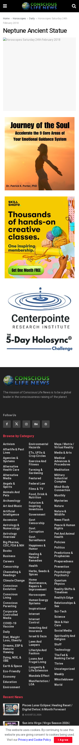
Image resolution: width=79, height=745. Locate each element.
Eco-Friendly (11, 671)
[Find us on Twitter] (16, 424)
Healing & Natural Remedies (35, 557)
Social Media (63, 630)
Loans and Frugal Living (37, 660)
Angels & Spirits (9, 485)
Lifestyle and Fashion (38, 651)
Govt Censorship (36, 521)
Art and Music (12, 506)
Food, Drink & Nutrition (38, 496)
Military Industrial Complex (60, 478)
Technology (62, 649)
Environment (11, 687)
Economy (9, 676)
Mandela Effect (39, 675)
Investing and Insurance (38, 629)
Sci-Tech (60, 611)
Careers (8, 561)
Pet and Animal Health (64, 535)
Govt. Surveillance (37, 538)
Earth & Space (12, 666)
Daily (32, 18)
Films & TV (36, 488)
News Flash (61, 519)
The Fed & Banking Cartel (64, 656)
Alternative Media (10, 476)
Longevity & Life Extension (38, 669)
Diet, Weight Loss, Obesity (12, 638)
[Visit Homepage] (39, 6)
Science (59, 616)
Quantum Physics (60, 582)
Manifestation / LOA (39, 682)
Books (7, 550)
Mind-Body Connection (62, 488)
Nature (59, 506)
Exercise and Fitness (37, 463)
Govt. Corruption (36, 530)
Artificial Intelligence (11, 513)
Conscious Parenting (10, 604)
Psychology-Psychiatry (62, 573)
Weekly (59, 674)
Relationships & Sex (65, 604)
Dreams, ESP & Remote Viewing (13, 649)
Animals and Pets (11, 493)
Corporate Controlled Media (10, 615)
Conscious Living (10, 596)
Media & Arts (63, 452)
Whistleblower (64, 679)
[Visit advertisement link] (39, 153)
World (58, 684)
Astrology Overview (10, 535)
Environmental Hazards (38, 445)
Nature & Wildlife (60, 513)
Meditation (61, 469)
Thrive (58, 663)
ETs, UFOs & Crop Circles (37, 454)
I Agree (63, 739)
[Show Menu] (5, 6)
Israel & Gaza (38, 636)
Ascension (10, 519)
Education (10, 682)
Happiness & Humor (37, 547)
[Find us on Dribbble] (46, 424)
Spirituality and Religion (64, 637)
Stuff (57, 644)
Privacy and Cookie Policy (34, 739)
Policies (59, 542)
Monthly (59, 495)
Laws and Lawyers (35, 643)
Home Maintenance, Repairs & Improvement (38, 584)
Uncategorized (64, 668)
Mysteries (61, 500)
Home (6, 18)
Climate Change (14, 580)
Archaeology (11, 500)
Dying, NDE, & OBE (12, 659)
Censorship (11, 566)
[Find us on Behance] (36, 424)
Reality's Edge (63, 597)
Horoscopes (19, 18)
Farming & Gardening (36, 471)
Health (33, 565)
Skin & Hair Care (61, 623)
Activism (9, 444)
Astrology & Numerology (11, 526)
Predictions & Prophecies (63, 554)
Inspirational (37, 608)
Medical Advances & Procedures (62, 461)
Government (37, 514)
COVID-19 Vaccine (9, 625)
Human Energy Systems (38, 601)
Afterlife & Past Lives (13, 451)
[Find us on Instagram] (26, 424)
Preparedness (63, 561)
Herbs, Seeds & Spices (39, 572)
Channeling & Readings (12, 573)
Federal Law (37, 483)
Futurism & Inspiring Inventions (36, 506)
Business (9, 556)
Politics (59, 547)
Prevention (61, 566)
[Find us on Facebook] (7, 424)
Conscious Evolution (10, 587)
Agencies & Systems (10, 459)
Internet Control (34, 621)
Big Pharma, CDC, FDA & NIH (13, 544)
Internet (34, 614)
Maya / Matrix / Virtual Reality (64, 445)
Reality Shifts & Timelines (64, 590)
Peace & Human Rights (64, 526)
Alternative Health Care (11, 468)
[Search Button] (74, 6)
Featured (35, 478)
